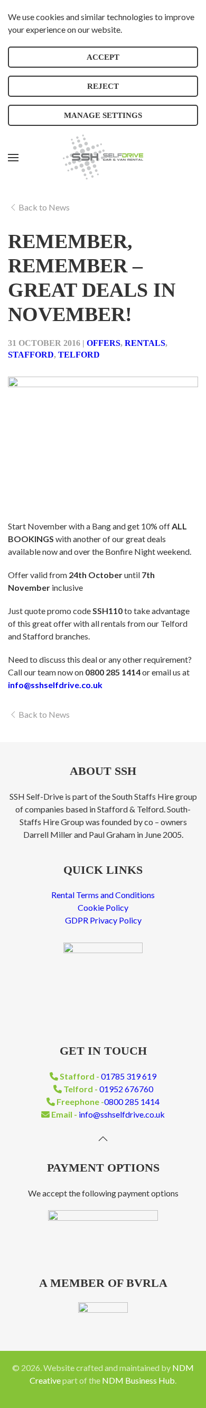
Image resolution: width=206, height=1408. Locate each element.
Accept (103, 57)
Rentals (145, 343)
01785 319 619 (128, 1076)
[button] (13, 157)
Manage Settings (103, 115)
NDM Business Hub (138, 1380)
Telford (79, 354)
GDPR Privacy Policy (103, 920)
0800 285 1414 (132, 1101)
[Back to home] (103, 157)
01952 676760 (126, 1089)
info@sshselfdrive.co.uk (122, 1114)
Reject (103, 86)
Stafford (31, 354)
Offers (103, 343)
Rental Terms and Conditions (103, 895)
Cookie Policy (103, 907)
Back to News (44, 207)
